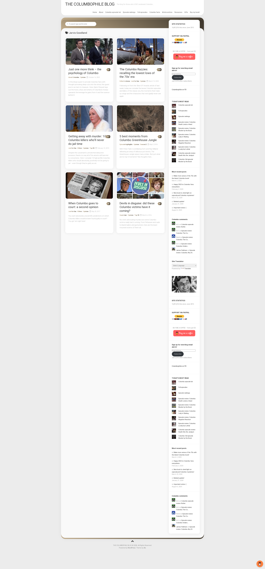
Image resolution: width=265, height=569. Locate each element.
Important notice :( (180, 208)
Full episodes (142, 12)
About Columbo (73, 77)
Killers (79, 148)
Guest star (123, 215)
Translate (187, 269)
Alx (145, 548)
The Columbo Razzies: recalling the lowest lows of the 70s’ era (137, 73)
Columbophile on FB (179, 90)
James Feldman (181, 250)
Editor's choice (125, 81)
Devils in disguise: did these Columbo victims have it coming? (137, 207)
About (101, 12)
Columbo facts (154, 12)
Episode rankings (129, 12)
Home (95, 12)
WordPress (132, 548)
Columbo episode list (113, 12)
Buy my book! (195, 12)
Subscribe (177, 77)
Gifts (186, 12)
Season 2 (143, 144)
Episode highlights (126, 144)
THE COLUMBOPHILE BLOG (90, 4)
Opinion (83, 77)
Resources (178, 12)
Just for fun (135, 81)
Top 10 (92, 148)
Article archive (167, 12)
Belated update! (179, 201)
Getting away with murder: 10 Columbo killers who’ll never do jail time (87, 140)
